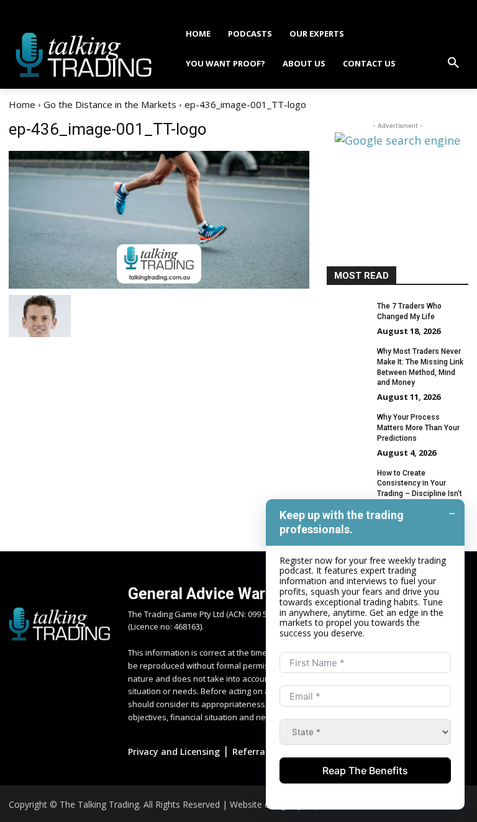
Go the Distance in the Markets (109, 104)
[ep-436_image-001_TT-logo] (159, 220)
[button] (453, 63)
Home (22, 104)
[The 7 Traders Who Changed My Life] (348, 316)
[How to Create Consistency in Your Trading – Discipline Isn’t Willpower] (348, 483)
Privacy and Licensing (174, 751)
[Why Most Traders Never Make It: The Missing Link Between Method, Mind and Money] (348, 361)
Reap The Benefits (365, 770)
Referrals (252, 751)
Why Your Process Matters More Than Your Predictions (418, 428)
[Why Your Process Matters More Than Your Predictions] (348, 427)
